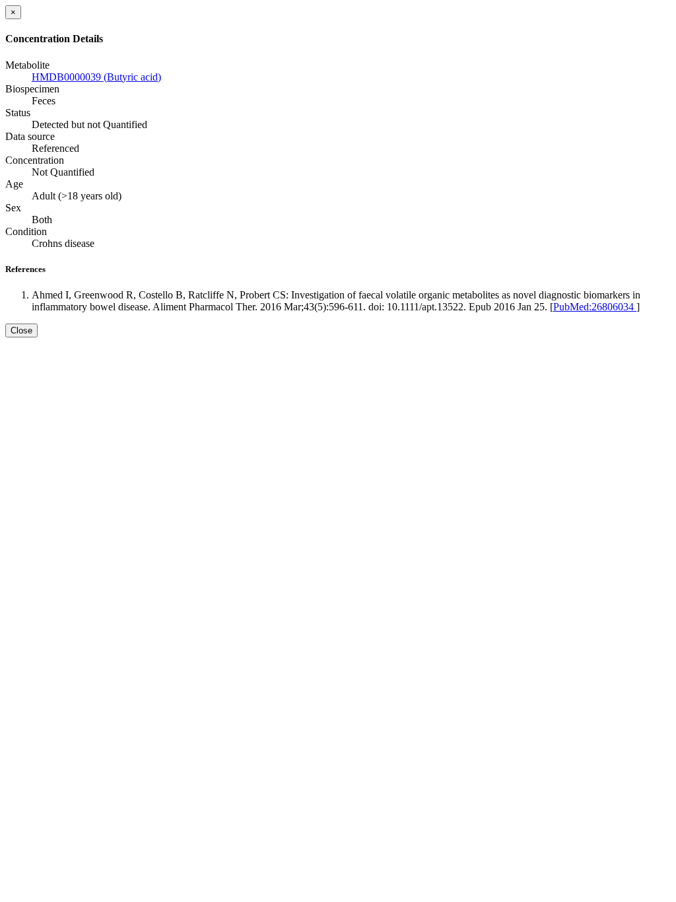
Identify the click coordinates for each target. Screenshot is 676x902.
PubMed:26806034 (594, 306)
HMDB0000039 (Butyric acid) (96, 77)
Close (21, 330)
